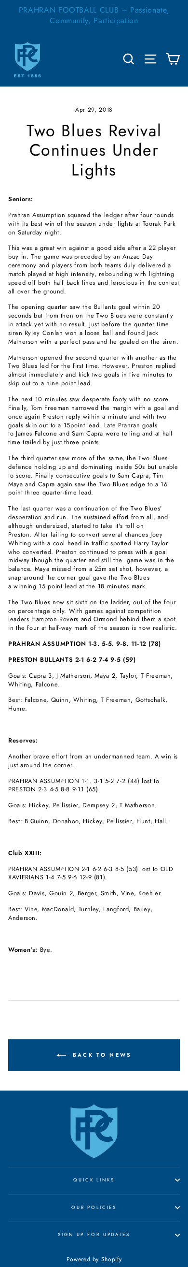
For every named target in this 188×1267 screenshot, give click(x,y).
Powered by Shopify (94, 1259)
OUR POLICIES (94, 1207)
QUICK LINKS (94, 1180)
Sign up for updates (94, 1234)
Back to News (101, 1055)
